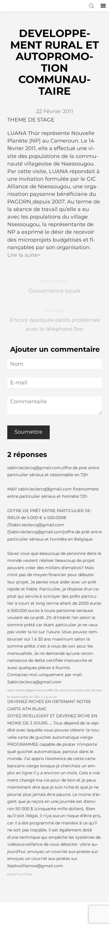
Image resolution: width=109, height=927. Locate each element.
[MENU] (103, 6)
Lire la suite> (23, 255)
